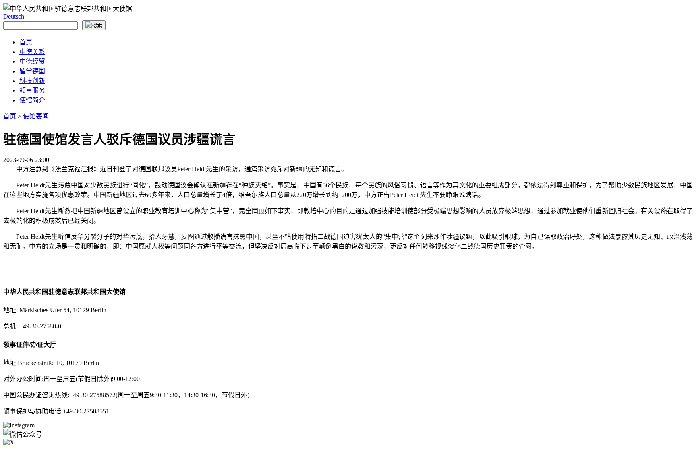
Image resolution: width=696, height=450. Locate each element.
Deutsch (13, 16)
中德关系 (32, 51)
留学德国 (32, 71)
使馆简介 (32, 100)
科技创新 (32, 80)
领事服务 (32, 90)
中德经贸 (32, 61)
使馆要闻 (36, 116)
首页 (25, 42)
